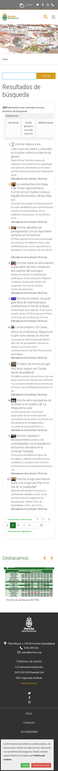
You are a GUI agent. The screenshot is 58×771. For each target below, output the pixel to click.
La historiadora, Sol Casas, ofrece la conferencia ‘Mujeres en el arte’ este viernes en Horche (32, 331)
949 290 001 (31, 648)
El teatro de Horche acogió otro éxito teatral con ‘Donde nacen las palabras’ (30, 368)
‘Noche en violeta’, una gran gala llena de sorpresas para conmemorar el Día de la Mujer (30, 302)
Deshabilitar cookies (41, 765)
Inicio (5, 59)
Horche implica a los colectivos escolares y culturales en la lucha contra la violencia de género (31, 150)
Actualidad (30, 178)
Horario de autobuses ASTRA (22, 599)
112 (17, 667)
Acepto (25, 765)
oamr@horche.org (31, 652)
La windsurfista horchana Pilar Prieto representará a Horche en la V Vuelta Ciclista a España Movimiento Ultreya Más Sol (31, 191)
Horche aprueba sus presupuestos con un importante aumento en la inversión (31, 231)
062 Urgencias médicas (29, 677)
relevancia (13, 122)
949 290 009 (22, 672)
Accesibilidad (29, 731)
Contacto (29, 722)
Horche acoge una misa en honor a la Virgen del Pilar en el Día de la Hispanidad (30, 482)
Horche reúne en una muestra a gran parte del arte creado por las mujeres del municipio (32, 266)
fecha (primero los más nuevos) (28, 128)
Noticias (42, 178)
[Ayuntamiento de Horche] (10, 19)
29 (41, 525)
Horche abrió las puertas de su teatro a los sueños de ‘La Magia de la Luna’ (31, 404)
